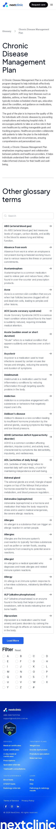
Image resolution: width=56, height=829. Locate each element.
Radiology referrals (11, 788)
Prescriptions (9, 760)
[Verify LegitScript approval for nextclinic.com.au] (9, 729)
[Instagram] (11, 806)
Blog (32, 780)
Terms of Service (11, 800)
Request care (38, 4)
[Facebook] (5, 806)
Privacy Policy (28, 800)
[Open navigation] (51, 4)
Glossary (6, 31)
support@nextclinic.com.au (15, 718)
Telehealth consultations (14, 769)
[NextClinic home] (13, 4)
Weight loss (35, 745)
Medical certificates (12, 745)
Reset (18, 650)
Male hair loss (36, 758)
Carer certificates (11, 749)
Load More (13, 640)
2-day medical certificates (9, 755)
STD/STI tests (9, 784)
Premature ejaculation (39, 754)
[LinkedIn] (18, 806)
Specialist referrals (11, 764)
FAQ (31, 784)
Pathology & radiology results (39, 789)
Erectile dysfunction (38, 749)
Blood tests (8, 780)
